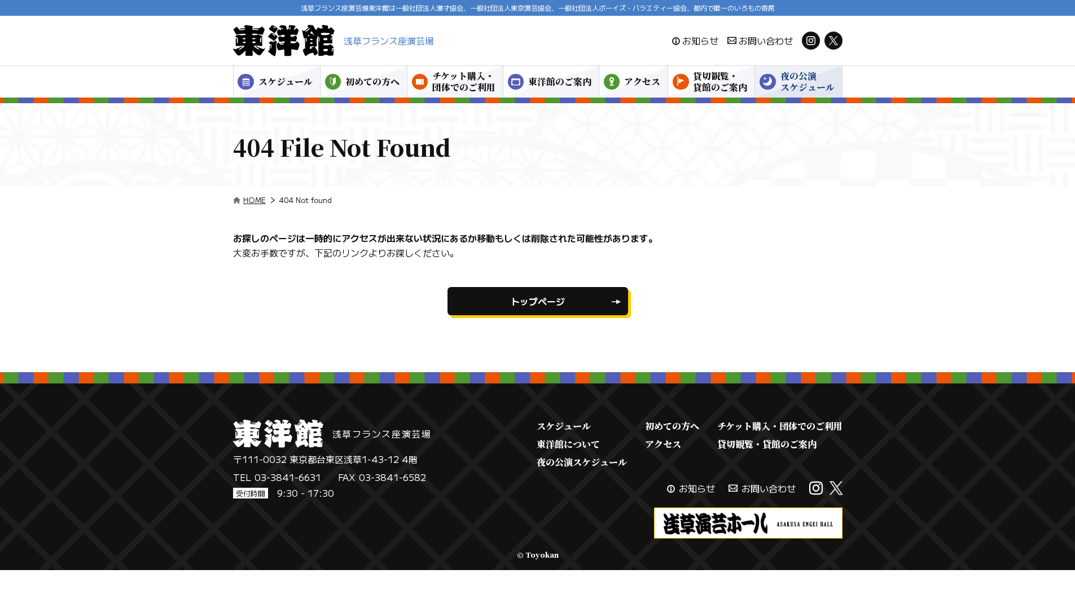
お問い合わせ (766, 40)
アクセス (642, 81)
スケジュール (285, 81)
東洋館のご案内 (559, 81)
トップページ (538, 301)
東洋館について (568, 444)
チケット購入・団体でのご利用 (463, 81)
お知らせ (700, 40)
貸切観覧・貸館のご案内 (720, 81)
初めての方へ (372, 81)
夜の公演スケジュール (807, 81)
